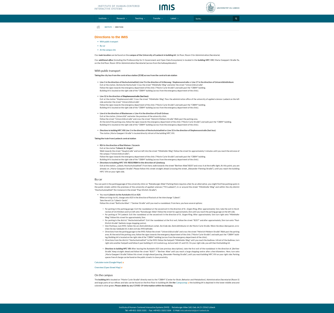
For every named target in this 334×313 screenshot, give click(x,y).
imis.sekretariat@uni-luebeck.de (194, 310)
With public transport (109, 41)
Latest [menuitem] (173, 18)
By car (102, 46)
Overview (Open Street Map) (108, 267)
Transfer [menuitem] (156, 18)
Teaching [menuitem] (139, 18)
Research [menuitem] (121, 18)
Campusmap (182, 282)
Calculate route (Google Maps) (109, 262)
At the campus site (108, 50)
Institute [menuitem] (102, 18)
